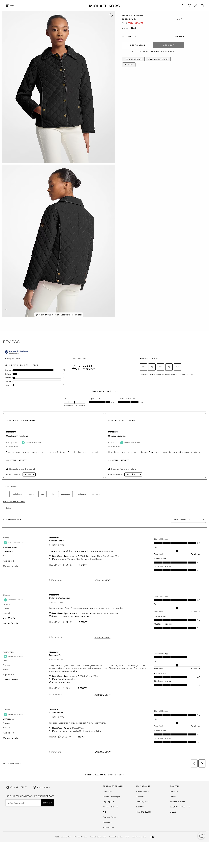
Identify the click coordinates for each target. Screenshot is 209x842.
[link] (140, 807)
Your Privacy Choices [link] (141, 837)
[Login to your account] (195, 5)
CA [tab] (129, 36)
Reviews (129, 65)
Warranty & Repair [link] (110, 807)
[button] (201, 836)
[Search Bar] (183, 5)
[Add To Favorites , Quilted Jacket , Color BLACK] (111, 15)
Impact (173, 812)
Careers (173, 796)
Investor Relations (177, 801)
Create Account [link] (143, 791)
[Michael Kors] (104, 5)
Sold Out (168, 45)
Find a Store (43, 787)
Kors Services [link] (108, 827)
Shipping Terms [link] (109, 801)
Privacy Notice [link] (81, 837)
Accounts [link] (140, 796)
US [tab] (135, 36)
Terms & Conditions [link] (98, 837)
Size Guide (179, 36)
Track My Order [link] (142, 801)
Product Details (133, 59)
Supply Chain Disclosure (180, 807)
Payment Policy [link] (109, 817)
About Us (174, 791)
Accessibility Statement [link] (119, 837)
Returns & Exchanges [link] (111, 796)
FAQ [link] (104, 812)
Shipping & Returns (158, 59)
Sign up (47, 803)
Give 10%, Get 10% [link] (143, 812)
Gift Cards (107, 822)
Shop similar (137, 45)
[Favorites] (189, 5)
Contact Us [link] (107, 791)
